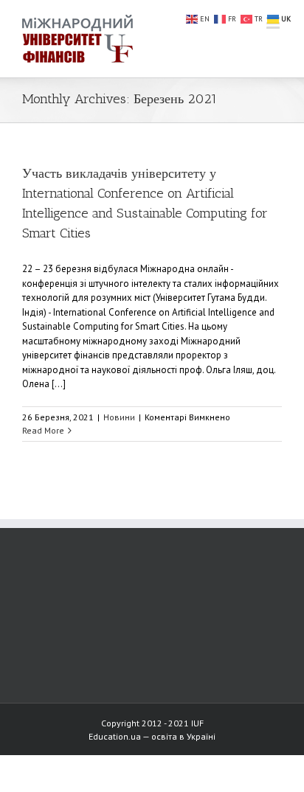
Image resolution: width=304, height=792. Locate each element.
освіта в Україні (183, 736)
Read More (43, 430)
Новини (119, 417)
